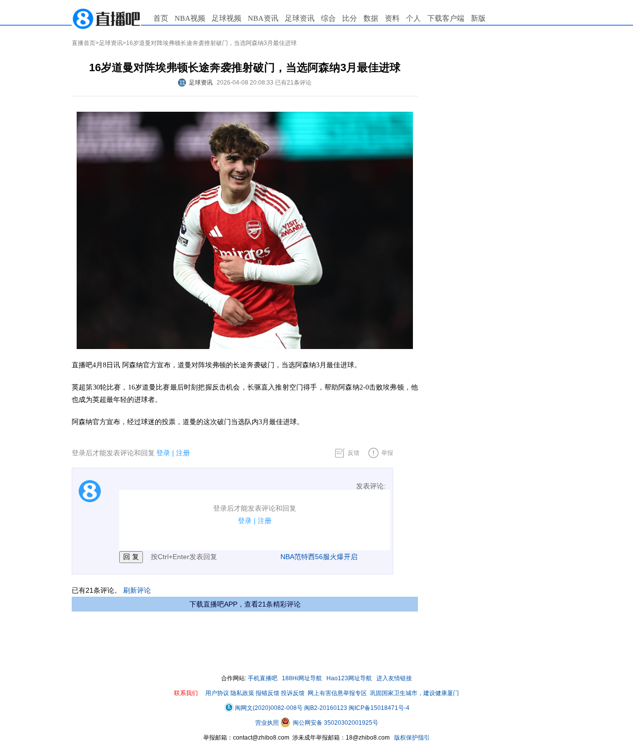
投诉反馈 (293, 693)
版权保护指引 (411, 737)
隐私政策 (242, 693)
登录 (163, 453)
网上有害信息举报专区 (337, 693)
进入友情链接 (394, 678)
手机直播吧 (262, 678)
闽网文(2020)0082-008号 (269, 707)
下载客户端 (445, 18)
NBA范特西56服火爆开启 (319, 557)
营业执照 (267, 722)
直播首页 (83, 43)
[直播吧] (106, 18)
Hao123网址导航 (349, 678)
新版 (478, 18)
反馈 (354, 452)
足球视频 (226, 18)
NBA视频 (190, 18)
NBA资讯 (263, 18)
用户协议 (217, 693)
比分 (349, 18)
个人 (413, 18)
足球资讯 (300, 18)
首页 (160, 18)
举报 (387, 452)
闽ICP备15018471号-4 (379, 707)
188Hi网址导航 (302, 678)
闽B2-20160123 (325, 707)
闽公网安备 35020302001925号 (334, 722)
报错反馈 (267, 693)
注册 (183, 453)
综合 (328, 18)
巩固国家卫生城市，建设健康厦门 (414, 693)
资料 (392, 18)
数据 (370, 18)
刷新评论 (137, 590)
